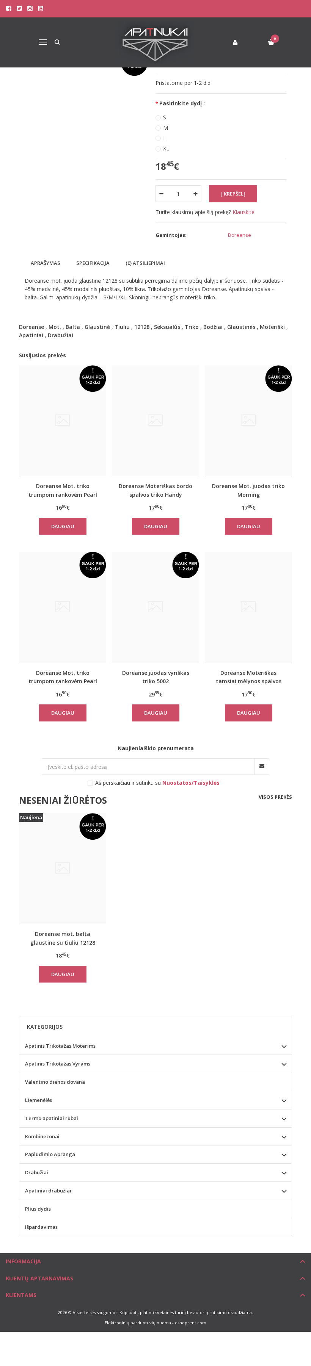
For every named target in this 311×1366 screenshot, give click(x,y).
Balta (73, 326)
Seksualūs (167, 326)
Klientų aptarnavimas (39, 1278)
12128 (141, 326)
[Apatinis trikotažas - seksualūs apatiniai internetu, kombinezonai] (156, 42)
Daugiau (62, 526)
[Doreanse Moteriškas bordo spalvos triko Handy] (155, 420)
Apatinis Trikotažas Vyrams (57, 1063)
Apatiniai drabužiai (48, 1190)
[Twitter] (19, 8)
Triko (192, 326)
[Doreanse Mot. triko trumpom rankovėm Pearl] (62, 420)
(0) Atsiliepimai (145, 263)
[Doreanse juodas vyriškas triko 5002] (155, 607)
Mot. (55, 326)
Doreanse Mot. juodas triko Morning (248, 490)
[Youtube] (41, 8)
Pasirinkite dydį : (182, 103)
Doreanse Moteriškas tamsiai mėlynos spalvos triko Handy (248, 677)
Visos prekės (275, 796)
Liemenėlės (38, 1100)
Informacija (23, 1261)
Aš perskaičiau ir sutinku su (157, 782)
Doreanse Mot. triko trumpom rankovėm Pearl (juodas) (62, 677)
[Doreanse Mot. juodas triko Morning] (248, 420)
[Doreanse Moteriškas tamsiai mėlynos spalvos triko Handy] (248, 607)
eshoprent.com (190, 1322)
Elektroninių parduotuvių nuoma (138, 1322)
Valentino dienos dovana (55, 1081)
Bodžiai (213, 326)
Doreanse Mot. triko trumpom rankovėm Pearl (62, 490)
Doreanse (239, 235)
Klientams (21, 1295)
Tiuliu (122, 326)
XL (166, 148)
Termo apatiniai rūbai (51, 1118)
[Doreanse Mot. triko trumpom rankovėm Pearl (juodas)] (62, 607)
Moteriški (272, 326)
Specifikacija (93, 263)
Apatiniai (31, 335)
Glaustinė (97, 326)
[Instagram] (30, 8)
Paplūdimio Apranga (50, 1154)
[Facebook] (9, 8)
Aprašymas (45, 263)
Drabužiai (60, 335)
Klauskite (243, 212)
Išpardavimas (41, 1227)
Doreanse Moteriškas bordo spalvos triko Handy (155, 490)
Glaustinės (241, 326)
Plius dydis (38, 1208)
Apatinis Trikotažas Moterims (60, 1045)
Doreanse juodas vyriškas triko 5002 (155, 677)
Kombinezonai (42, 1136)
